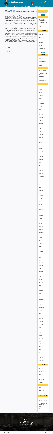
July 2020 (40, 198)
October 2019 (41, 212)
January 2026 (41, 97)
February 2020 (41, 206)
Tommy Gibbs (13, 10)
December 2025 (41, 98)
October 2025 (41, 101)
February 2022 (41, 168)
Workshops (37, 6)
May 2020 (40, 201)
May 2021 (40, 182)
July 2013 (40, 329)
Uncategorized (41, 45)
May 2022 (40, 164)
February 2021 (41, 187)
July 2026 (40, 87)
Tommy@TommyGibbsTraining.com (26, 424)
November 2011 (41, 360)
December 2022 (41, 153)
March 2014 (40, 316)
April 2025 (40, 111)
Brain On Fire (41, 366)
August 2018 (41, 234)
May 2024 (40, 128)
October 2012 (41, 343)
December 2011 (41, 358)
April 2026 (40, 92)
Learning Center (41, 39)
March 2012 (40, 354)
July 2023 (40, 142)
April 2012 (40, 352)
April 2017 (40, 259)
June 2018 (40, 237)
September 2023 (41, 139)
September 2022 (41, 157)
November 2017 (41, 248)
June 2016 (40, 274)
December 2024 (41, 117)
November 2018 (41, 229)
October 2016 (41, 268)
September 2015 (41, 288)
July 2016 (40, 273)
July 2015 (40, 291)
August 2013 (41, 327)
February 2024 (41, 131)
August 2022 (41, 159)
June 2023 (40, 143)
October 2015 (41, 287)
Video (39, 380)
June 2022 (40, 162)
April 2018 (40, 240)
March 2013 (40, 335)
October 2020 (41, 193)
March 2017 (40, 260)
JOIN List (17, 6)
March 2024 (40, 129)
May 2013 (40, 332)
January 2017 (41, 263)
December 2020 (41, 190)
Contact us (41, 6)
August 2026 (41, 86)
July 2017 (40, 254)
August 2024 (41, 123)
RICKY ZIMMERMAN (41, 72)
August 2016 (41, 271)
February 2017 (41, 262)
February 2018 (41, 243)
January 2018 (41, 245)
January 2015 (41, 301)
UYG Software (21, 6)
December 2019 (41, 209)
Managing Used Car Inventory (43, 76)
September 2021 (41, 176)
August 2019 (41, 215)
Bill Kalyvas (41, 75)
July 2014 (40, 310)
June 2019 (40, 218)
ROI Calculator (45, 6)
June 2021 (40, 181)
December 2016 (41, 265)
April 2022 (40, 165)
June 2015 (40, 293)
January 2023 (41, 151)
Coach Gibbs (41, 34)
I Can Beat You (41, 65)
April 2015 (40, 296)
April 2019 (40, 221)
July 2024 (40, 125)
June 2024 (40, 126)
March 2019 (40, 223)
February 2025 (41, 114)
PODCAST (40, 40)
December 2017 (41, 246)
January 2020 (41, 207)
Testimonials (8, 6)
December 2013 (41, 321)
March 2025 (40, 112)
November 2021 (41, 173)
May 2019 (40, 220)
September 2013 (41, 326)
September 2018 (41, 232)
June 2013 (40, 330)
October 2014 (41, 305)
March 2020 (40, 204)
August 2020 (41, 196)
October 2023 (41, 137)
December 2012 (41, 340)
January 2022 (41, 170)
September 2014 (41, 307)
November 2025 (41, 100)
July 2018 (40, 235)
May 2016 (40, 276)
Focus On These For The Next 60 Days (43, 73)
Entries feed (41, 388)
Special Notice (41, 43)
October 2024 (41, 120)
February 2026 (41, 95)
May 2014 (40, 313)
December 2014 (41, 302)
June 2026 (40, 89)
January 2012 (41, 357)
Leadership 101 (41, 37)
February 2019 (41, 224)
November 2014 (41, 304)
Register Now (41, 42)
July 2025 (40, 106)
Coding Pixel (22, 432)
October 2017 (41, 249)
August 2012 (41, 346)
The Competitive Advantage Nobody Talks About (43, 20)
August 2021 (41, 178)
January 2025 (41, 115)
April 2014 (40, 315)
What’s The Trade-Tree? (43, 22)
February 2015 (41, 299)
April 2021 (40, 184)
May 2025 (40, 109)
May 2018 (40, 238)
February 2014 (41, 318)
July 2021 (40, 179)
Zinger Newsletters (9, 51)
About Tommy (13, 6)
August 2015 (41, 290)
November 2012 (41, 341)
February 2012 (41, 355)
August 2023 (41, 140)
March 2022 (40, 167)
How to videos (26, 6)
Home (5, 6)
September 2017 (41, 251)
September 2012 (41, 344)
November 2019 (41, 210)
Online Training (31, 6)
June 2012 (40, 349)
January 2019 (41, 226)
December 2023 (41, 134)
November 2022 (41, 154)
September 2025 (41, 103)
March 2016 (40, 279)
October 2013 (41, 324)
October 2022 (41, 156)
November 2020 (41, 192)
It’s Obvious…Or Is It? (42, 24)
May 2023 (40, 145)
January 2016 (41, 282)
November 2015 (41, 285)
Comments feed (41, 390)
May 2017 (40, 257)
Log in (40, 387)
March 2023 (40, 148)
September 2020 (41, 195)
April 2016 (40, 277)
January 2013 (41, 338)
